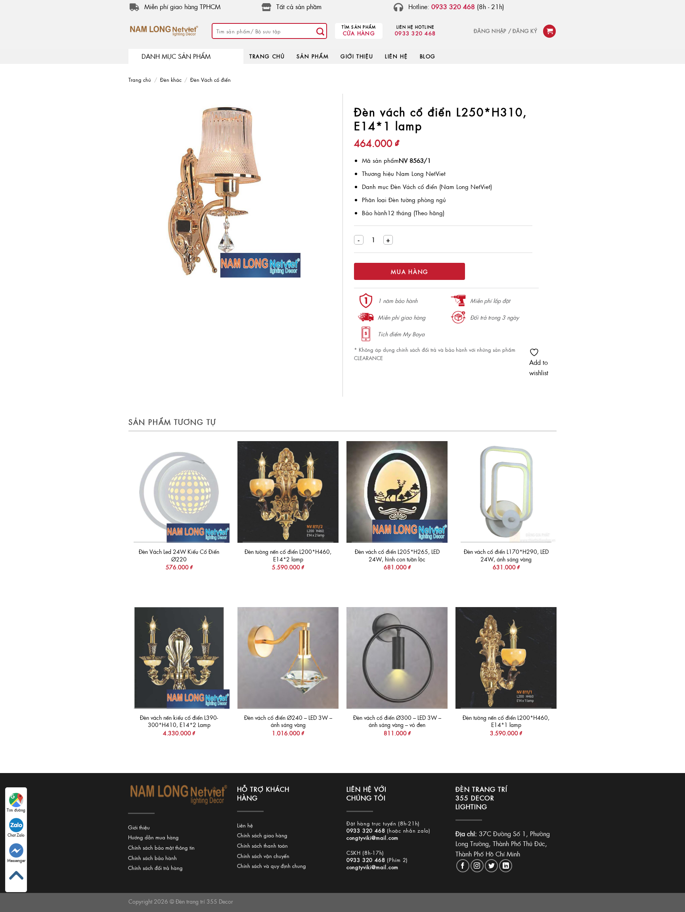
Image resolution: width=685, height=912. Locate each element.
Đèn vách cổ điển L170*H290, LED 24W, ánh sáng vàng (506, 555)
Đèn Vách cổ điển (210, 79)
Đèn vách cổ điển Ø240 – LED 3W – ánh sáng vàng (288, 721)
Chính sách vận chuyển (263, 856)
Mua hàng (409, 272)
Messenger (16, 860)
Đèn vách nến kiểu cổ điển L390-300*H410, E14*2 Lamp (179, 721)
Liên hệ (245, 825)
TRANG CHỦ (267, 56)
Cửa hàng (359, 33)
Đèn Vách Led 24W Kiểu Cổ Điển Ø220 (179, 555)
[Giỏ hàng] (549, 31)
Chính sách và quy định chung (271, 866)
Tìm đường (16, 810)
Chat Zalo (16, 835)
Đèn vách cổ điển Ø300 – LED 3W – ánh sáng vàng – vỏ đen (397, 721)
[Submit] (320, 31)
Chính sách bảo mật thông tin (161, 847)
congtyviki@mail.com (372, 837)
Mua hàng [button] (178, 583)
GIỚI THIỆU (357, 56)
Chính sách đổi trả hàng (155, 868)
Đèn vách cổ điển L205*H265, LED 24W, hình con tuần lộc (397, 555)
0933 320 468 (415, 33)
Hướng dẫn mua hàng (153, 837)
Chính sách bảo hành (152, 858)
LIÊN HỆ (396, 56)
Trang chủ (139, 79)
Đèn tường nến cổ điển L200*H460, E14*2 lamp (288, 555)
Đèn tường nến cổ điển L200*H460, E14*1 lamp (506, 721)
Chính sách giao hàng (262, 835)
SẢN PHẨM (313, 56)
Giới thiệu (139, 827)
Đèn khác (171, 79)
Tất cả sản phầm (298, 6)
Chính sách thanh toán (262, 845)
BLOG (428, 56)
